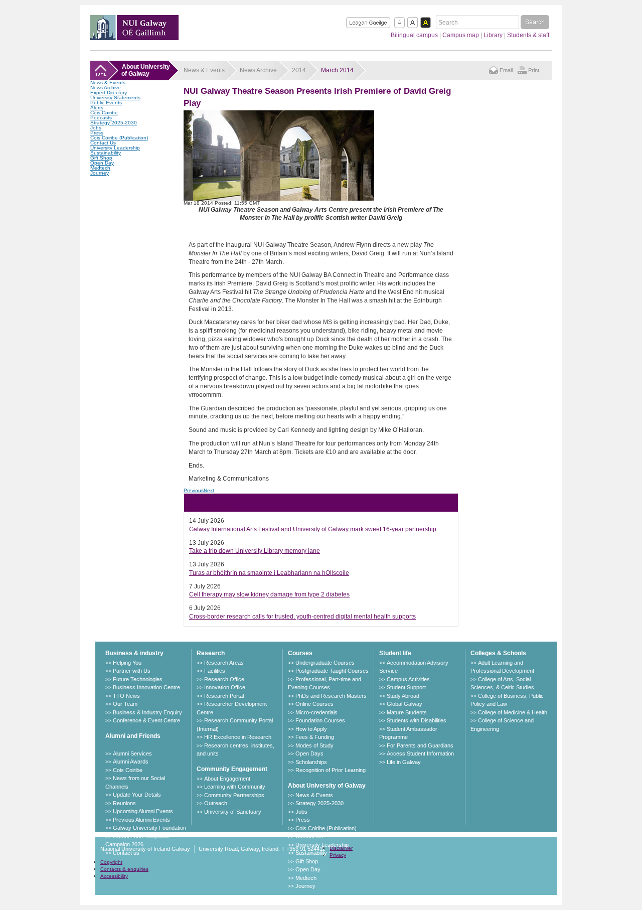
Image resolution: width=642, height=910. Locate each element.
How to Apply (311, 729)
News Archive (105, 87)
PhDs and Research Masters (331, 696)
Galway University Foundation (149, 828)
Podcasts (101, 117)
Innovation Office (224, 687)
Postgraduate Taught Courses (332, 671)
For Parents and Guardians (420, 745)
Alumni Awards (130, 762)
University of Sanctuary (232, 812)
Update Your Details (137, 795)
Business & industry (134, 653)
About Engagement (227, 779)
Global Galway (404, 704)
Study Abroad (403, 696)
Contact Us (103, 142)
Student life (395, 653)
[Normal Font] (399, 22)
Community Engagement (232, 769)
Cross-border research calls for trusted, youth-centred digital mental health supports (302, 616)
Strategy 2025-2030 (113, 122)
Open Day (102, 163)
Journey (99, 173)
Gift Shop (101, 158)
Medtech (100, 168)
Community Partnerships (234, 795)
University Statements (115, 97)
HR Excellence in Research (237, 737)
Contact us (126, 853)
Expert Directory (108, 92)
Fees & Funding (314, 737)
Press (96, 132)
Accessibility (114, 876)
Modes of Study (314, 745)
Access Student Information (420, 753)
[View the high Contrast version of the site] (425, 22)
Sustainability (105, 153)
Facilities (214, 671)
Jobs (95, 127)
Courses (300, 653)
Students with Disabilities (416, 720)
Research (211, 653)
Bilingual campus (414, 35)
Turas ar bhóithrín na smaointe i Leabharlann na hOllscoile (269, 572)
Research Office (224, 679)
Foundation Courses (320, 720)
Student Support (406, 687)
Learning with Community (234, 787)
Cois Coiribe (104, 112)
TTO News (126, 696)
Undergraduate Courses (325, 663)
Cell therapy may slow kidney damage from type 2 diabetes (269, 594)
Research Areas (224, 663)
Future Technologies (138, 679)
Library (493, 35)
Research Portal (224, 696)
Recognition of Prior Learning (330, 770)
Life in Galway (404, 762)
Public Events (106, 102)
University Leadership (115, 147)
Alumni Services (132, 753)
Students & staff (528, 35)
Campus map (460, 35)
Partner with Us (131, 671)
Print (533, 70)
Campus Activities (408, 679)
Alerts (96, 107)
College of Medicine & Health (512, 712)
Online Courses (314, 704)
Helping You (127, 663)
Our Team (125, 704)
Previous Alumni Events (141, 820)
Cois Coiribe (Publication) (119, 137)
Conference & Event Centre (146, 720)
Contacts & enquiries (124, 869)
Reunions (124, 803)
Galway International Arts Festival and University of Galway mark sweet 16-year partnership (312, 529)
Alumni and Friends (132, 735)
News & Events (107, 82)
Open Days (309, 753)
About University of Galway (327, 785)
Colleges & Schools (498, 653)
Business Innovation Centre (146, 687)
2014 (299, 70)
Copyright (111, 862)
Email (506, 70)
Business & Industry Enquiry (147, 712)
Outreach (215, 803)
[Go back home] (134, 37)
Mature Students (407, 712)
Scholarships (311, 762)
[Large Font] (412, 22)
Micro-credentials (316, 712)
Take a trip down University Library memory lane (254, 550)
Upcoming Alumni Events (143, 811)
